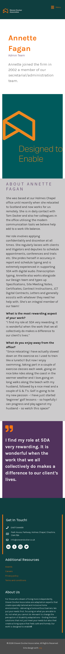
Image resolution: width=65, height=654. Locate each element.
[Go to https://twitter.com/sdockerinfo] (26, 547)
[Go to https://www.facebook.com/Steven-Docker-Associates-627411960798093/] (14, 547)
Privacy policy (11, 576)
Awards (8, 567)
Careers (9, 571)
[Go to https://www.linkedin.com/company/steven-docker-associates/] (8, 547)
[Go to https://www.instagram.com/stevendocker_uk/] (20, 547)
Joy (40, 648)
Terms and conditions (15, 580)
